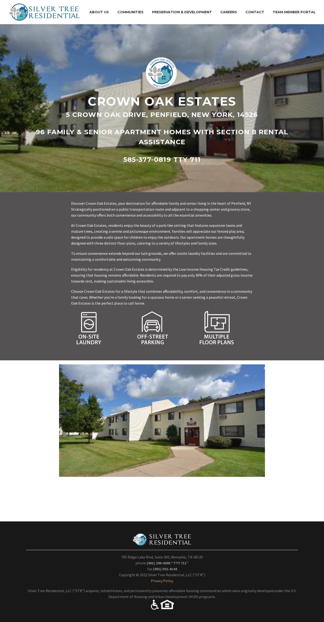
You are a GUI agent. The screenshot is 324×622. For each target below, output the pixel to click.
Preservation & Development (182, 12)
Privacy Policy (162, 580)
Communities (130, 12)
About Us (99, 12)
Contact (254, 12)
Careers (228, 12)
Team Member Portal (294, 12)
